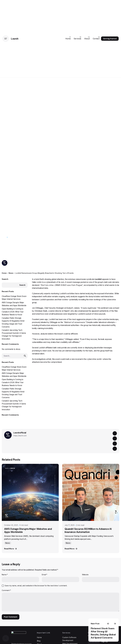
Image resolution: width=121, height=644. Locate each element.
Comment (6, 590)
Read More (9, 548)
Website (85, 575)
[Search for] (15, 355)
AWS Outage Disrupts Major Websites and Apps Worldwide (28, 530)
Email (44, 575)
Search (5, 279)
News (4, 237)
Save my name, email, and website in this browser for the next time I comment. (36, 586)
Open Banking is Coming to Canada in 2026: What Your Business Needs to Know (13, 312)
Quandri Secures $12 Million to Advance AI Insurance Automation (88, 530)
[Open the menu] (5, 38)
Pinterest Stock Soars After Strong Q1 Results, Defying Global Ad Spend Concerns (103, 633)
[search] (25, 355)
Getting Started (110, 39)
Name (5, 575)
